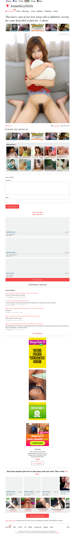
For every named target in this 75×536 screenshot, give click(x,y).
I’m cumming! (37, 463)
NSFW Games (43, 284)
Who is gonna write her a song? (13, 318)
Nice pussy (8, 310)
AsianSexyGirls (22, 5)
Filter (19, 11)
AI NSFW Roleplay (33, 284)
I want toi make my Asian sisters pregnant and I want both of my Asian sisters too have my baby (30, 303)
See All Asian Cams (37, 516)
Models (40, 11)
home (15, 129)
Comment (8, 180)
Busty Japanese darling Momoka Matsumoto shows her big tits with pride (24, 308)
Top (33, 11)
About (56, 11)
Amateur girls (37, 527)
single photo (21, 129)
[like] (6, 125)
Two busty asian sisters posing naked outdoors (17, 301)
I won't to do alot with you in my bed (15, 295)
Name (7, 197)
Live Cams (10, 11)
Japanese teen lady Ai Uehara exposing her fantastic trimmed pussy (22, 316)
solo (27, 129)
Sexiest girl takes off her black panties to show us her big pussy (21, 293)
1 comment (56, 126)
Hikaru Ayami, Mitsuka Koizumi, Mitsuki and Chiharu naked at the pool (24, 324)
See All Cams (37, 280)
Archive (26, 11)
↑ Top (68, 527)
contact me (57, 532)
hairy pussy (10, 129)
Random (48, 11)
